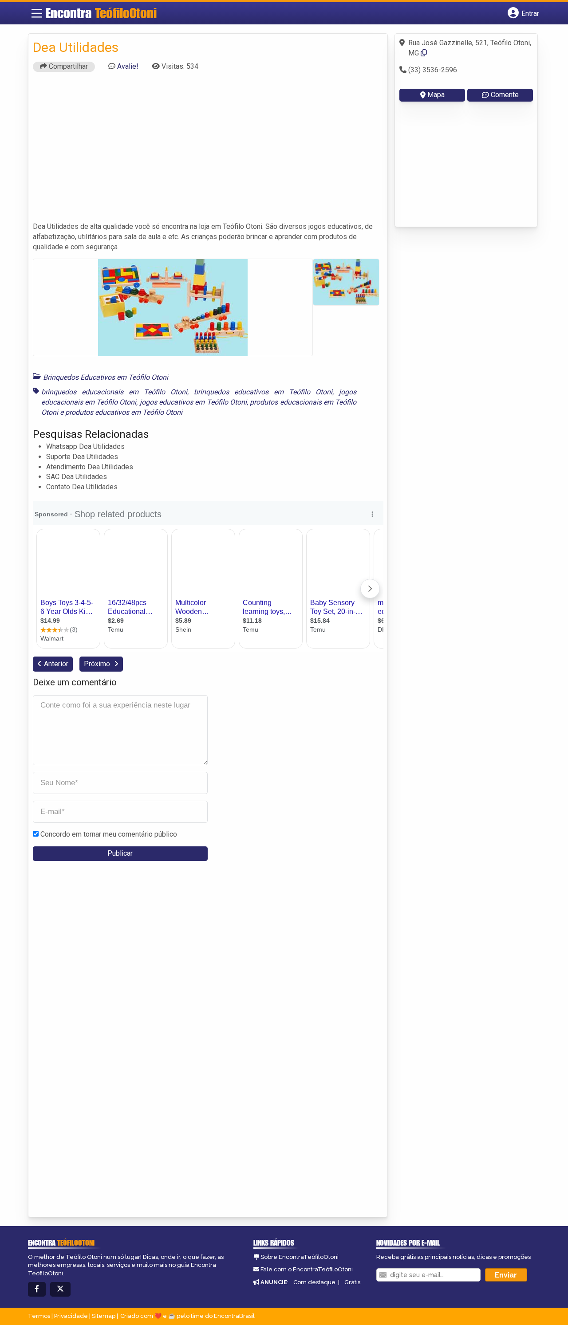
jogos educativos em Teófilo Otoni (193, 402)
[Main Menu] (37, 13)
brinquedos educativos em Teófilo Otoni (263, 392)
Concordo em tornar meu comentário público (108, 834)
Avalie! (127, 66)
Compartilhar (67, 66)
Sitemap (103, 1316)
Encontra (101, 13)
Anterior (56, 664)
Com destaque (314, 1282)
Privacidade (71, 1316)
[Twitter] (60, 1289)
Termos (39, 1316)
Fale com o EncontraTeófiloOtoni (306, 1269)
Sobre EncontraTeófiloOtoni (299, 1257)
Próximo (98, 664)
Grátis (352, 1282)
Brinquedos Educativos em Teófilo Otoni (105, 377)
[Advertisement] (208, 151)
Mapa (436, 94)
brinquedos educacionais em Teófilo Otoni (114, 392)
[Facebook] (37, 1289)
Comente (505, 94)
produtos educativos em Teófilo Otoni (123, 412)
